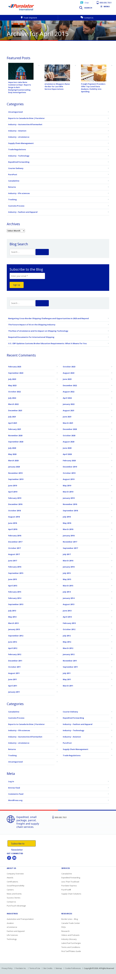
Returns (12, 187)
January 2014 (68, 598)
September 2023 (15, 373)
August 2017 (14, 554)
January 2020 (14, 466)
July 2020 (12, 448)
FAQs (63, 927)
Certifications (12, 881)
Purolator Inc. (21, 968)
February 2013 (69, 623)
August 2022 (68, 391)
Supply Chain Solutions (71, 893)
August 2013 (68, 604)
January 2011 (14, 692)
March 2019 (68, 491)
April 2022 (67, 398)
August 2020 (68, 441)
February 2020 (69, 460)
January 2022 (68, 404)
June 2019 (12, 485)
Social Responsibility (15, 885)
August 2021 (68, 410)
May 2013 (12, 617)
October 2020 (69, 435)
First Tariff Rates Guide (71, 951)
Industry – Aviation (17, 130)
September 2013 (15, 604)
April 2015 (12, 585)
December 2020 (70, 429)
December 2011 (15, 660)
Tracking (12, 199)
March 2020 (13, 460)
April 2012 (12, 648)
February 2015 (14, 592)
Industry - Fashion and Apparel (22, 212)
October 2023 (69, 366)
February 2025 (14, 366)
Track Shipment (30, 17)
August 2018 (14, 516)
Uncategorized (15, 112)
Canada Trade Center (70, 923)
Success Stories (13, 897)
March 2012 (68, 648)
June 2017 (12, 560)
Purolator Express (69, 885)
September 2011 (70, 667)
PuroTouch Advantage (16, 905)
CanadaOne (13, 181)
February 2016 (14, 567)
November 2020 (15, 435)
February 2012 (14, 654)
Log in (11, 781)
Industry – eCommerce (18, 137)
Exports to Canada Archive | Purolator (26, 118)
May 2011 (67, 679)
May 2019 (67, 485)
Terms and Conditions (70, 947)
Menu (107, 6)
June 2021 (67, 416)
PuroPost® (66, 889)
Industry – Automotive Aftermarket (25, 124)
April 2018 (12, 529)
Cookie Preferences (73, 968)
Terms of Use (34, 968)
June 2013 (67, 610)
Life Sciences (12, 935)
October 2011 (14, 667)
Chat (87, 2)
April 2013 (67, 617)
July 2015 (67, 573)
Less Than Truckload (70, 881)
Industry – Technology (73, 730)
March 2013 (13, 623)
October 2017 (14, 548)
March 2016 (68, 560)
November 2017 (70, 541)
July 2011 (67, 673)
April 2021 (12, 423)
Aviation (10, 923)
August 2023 (68, 373)
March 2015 (68, 585)
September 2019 (15, 479)
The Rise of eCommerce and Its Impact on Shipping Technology (38, 331)
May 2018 (67, 523)
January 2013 (14, 629)
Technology (12, 939)
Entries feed (14, 787)
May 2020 (12, 454)
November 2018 (70, 504)
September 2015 (15, 573)
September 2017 (70, 548)
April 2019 (12, 491)
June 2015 (12, 579)
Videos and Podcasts (70, 935)
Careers (10, 889)
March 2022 (13, 404)
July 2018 (67, 516)
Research (65, 931)
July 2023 (12, 379)
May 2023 (12, 385)
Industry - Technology (18, 155)
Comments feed (15, 794)
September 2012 (15, 635)
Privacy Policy (7, 968)
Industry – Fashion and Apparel (77, 724)
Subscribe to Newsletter (17, 844)
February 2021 (14, 429)
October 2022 (14, 391)
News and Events (14, 893)
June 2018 (12, 523)
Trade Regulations (17, 149)
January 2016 (68, 567)
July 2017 (67, 554)
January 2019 (68, 498)
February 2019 (14, 498)
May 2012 (67, 642)
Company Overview (15, 873)
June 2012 (12, 642)
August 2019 (68, 479)
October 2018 (14, 510)
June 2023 (67, 379)
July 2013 (12, 610)
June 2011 (12, 679)
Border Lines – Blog (69, 919)
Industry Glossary (69, 939)
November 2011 (70, 660)
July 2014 (67, 592)
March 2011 (68, 685)
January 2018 (68, 535)
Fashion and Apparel (16, 931)
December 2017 (15, 541)
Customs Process (16, 206)
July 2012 (67, 635)
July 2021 (12, 416)
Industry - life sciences (19, 193)
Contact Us (88, 17)
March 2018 (68, 529)
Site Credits (47, 968)
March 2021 (68, 423)
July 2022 (12, 398)
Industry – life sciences (19, 730)
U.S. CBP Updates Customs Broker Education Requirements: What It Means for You (47, 343)
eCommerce (12, 927)
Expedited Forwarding (18, 162)
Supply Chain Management (21, 143)
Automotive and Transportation (20, 919)
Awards (10, 877)
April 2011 (12, 685)
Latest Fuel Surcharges (71, 943)
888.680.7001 (105, 2)
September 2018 (70, 510)
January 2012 (68, 654)
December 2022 (70, 385)
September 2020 (15, 441)
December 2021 (15, 410)
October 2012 (69, 629)
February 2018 (14, 535)
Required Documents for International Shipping (31, 337)
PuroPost (12, 174)
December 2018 (15, 504)
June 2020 (67, 448)
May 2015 (67, 579)
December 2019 (70, 466)
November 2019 (15, 473)
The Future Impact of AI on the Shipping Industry (31, 324)
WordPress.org (15, 800)
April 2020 (67, 454)
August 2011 (14, 673)
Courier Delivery (15, 168)
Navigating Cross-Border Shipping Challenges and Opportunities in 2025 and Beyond (48, 318)
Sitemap (58, 968)
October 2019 (69, 473)
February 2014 (14, 598)
